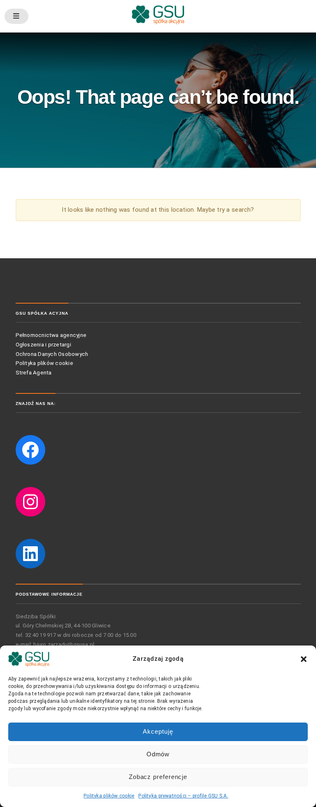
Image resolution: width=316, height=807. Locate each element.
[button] (304, 659)
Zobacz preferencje (158, 776)
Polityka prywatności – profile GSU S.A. (183, 796)
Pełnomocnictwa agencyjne (51, 335)
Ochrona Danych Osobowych (52, 354)
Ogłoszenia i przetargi (43, 345)
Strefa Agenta (34, 373)
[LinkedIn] (30, 553)
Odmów (158, 754)
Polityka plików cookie (109, 796)
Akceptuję (158, 731)
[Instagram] (30, 502)
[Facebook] (30, 450)
